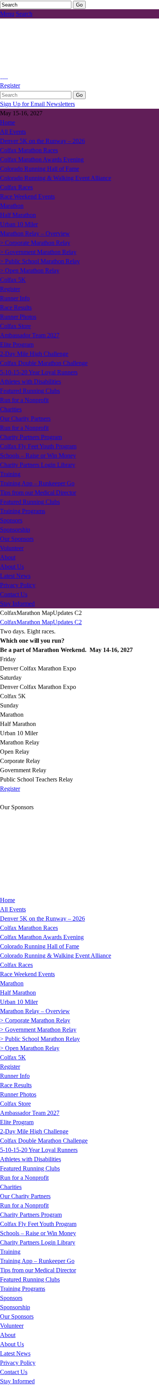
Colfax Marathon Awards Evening (42, 159)
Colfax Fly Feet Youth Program (38, 446)
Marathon (12, 205)
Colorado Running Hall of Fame (39, 168)
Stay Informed (17, 603)
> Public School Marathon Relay (40, 261)
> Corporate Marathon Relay (35, 242)
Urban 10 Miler (19, 224)
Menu (7, 13)
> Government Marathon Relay (38, 252)
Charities (11, 409)
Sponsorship (15, 529)
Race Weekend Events (27, 196)
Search (24, 13)
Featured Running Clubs (30, 390)
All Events (13, 131)
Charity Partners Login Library (37, 464)
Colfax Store (15, 326)
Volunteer (12, 548)
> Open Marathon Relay (29, 270)
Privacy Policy (18, 585)
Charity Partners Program (31, 437)
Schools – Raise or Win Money (38, 455)
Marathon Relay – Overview (35, 233)
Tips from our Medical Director (38, 492)
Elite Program (17, 344)
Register (10, 85)
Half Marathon (18, 215)
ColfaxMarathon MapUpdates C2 (41, 622)
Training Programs (22, 511)
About (7, 557)
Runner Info (15, 298)
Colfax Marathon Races (29, 150)
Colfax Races (16, 187)
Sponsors (11, 520)
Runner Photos (18, 316)
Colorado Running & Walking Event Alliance (55, 178)
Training (10, 474)
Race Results (16, 307)
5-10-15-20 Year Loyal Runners (39, 372)
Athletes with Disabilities (30, 381)
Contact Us (13, 594)
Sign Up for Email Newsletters (37, 104)
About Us (12, 566)
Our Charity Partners (25, 418)
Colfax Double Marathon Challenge (44, 363)
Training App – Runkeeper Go (37, 483)
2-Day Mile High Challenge (34, 353)
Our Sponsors (17, 539)
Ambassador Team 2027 (29, 335)
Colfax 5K (13, 279)
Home (7, 122)
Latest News (15, 576)
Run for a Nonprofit (24, 400)
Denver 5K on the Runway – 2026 (42, 141)
